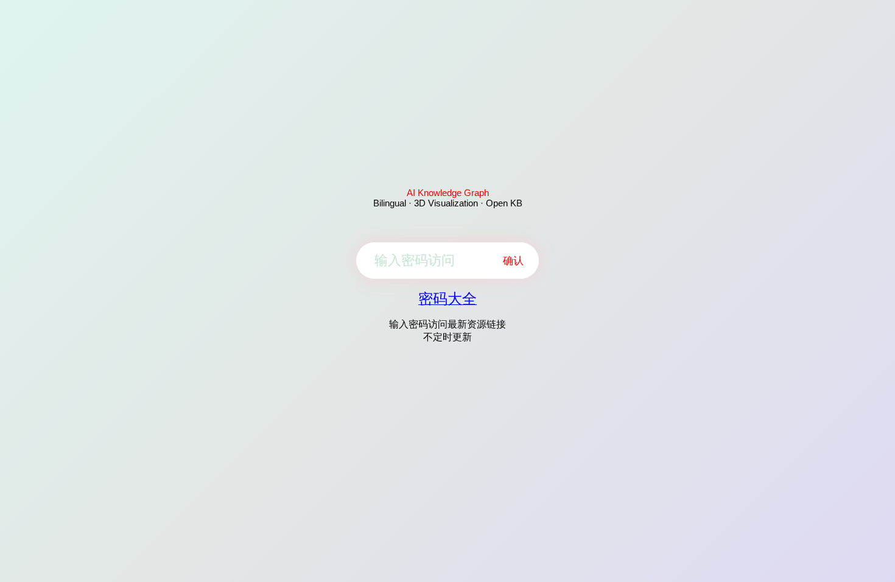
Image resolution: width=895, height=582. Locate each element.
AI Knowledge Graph (448, 193)
